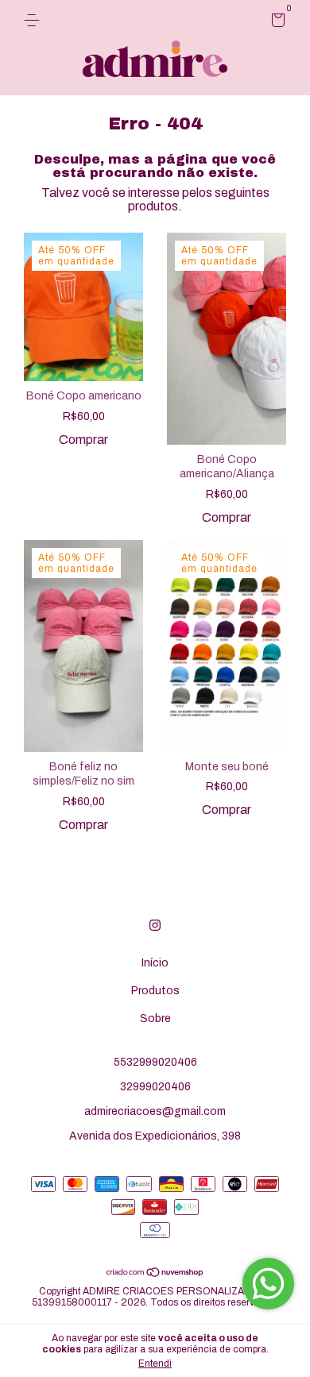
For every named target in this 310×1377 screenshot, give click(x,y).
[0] (275, 23)
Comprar (83, 439)
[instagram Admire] (155, 925)
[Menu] (34, 20)
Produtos (155, 991)
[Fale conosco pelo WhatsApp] (268, 1284)
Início (155, 963)
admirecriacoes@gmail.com (155, 1111)
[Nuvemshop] (155, 1272)
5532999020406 (155, 1062)
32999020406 (155, 1087)
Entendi (155, 1363)
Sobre (155, 1018)
